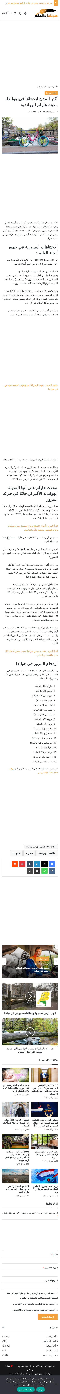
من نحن (38, 1373)
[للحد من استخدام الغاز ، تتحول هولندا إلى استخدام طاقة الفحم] (15, 1176)
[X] (44, 864)
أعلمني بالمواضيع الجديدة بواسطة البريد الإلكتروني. (33, 1310)
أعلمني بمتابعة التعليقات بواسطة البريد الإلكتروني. (34, 1304)
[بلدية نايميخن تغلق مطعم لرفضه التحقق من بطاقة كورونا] (44, 1141)
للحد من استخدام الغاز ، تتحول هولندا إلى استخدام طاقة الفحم (17, 1189)
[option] (30, 961)
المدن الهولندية (46, 853)
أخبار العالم (51, 1336)
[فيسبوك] (52, 864)
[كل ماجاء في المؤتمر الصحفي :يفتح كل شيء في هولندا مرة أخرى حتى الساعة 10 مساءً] (44, 1075)
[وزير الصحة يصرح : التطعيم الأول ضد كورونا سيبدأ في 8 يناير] (44, 1176)
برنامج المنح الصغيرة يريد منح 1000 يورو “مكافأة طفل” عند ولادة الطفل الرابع (15, 1088)
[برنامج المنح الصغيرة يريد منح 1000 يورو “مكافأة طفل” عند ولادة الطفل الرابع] (15, 1075)
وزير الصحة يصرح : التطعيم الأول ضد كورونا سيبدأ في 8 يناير (45, 1189)
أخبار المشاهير (49, 1341)
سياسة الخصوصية (16, 1373)
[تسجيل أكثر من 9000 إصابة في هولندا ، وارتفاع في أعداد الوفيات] (15, 1109)
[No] (56, 1384)
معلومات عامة (49, 1355)
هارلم (29, 853)
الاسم (54, 1254)
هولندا (16, 853)
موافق (40, 1389)
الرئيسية (52, 86)
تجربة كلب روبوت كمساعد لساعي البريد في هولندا (32, 969)
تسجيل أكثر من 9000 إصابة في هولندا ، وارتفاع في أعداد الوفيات (16, 1123)
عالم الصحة (51, 1350)
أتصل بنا (29, 1373)
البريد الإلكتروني (50, 1267)
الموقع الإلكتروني (50, 1280)
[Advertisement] (30, 52)
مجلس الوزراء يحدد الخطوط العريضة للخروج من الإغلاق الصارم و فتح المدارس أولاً (45, 1123)
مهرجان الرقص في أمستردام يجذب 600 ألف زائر (31, 3)
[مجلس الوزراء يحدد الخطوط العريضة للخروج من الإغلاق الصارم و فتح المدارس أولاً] (44, 1109)
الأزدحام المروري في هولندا (40, 846)
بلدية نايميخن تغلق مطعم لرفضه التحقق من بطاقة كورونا (46, 1155)
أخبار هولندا (41, 86)
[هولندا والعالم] (46, 12)
